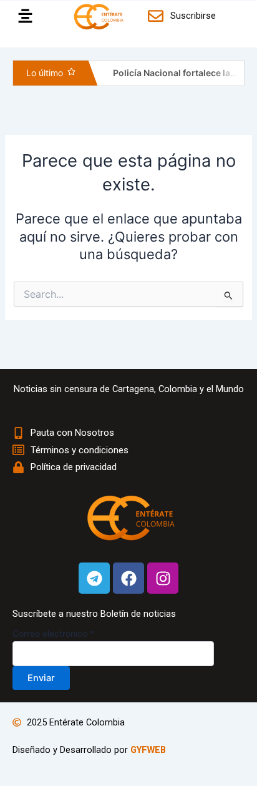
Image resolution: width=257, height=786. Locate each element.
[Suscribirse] (157, 16)
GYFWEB (148, 749)
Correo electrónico (53, 633)
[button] (21, 16)
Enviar (41, 678)
